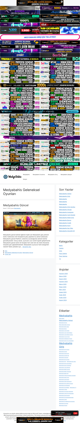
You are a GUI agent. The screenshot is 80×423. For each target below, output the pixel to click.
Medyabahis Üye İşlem (63, 403)
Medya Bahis (61, 318)
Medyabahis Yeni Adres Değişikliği (66, 391)
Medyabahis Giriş (53, 174)
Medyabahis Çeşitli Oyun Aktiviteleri (66, 393)
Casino (61, 248)
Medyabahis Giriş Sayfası (67, 207)
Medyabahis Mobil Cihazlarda (65, 371)
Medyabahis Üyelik (65, 223)
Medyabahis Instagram (66, 212)
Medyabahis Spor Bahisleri (64, 385)
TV (60, 259)
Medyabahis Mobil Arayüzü (64, 369)
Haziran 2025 (63, 281)
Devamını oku (27, 247)
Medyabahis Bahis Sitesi (64, 326)
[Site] (20, 63)
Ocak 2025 (62, 295)
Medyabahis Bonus (65, 220)
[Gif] (40, 85)
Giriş (6, 251)
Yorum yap (8, 254)
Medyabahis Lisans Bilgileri (64, 367)
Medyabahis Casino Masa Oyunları (66, 334)
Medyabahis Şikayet (66, 174)
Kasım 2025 (63, 279)
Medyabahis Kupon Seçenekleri (65, 363)
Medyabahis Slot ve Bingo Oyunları (66, 383)
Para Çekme (63, 253)
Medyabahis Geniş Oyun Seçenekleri (66, 340)
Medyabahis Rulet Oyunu (64, 377)
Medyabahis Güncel (15, 205)
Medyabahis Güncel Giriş (64, 353)
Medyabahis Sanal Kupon (64, 379)
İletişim (25, 179)
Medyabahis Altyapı (65, 209)
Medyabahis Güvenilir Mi (67, 231)
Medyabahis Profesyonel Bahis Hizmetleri (67, 375)
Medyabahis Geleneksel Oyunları (13, 252)
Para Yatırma (63, 256)
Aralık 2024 (62, 297)
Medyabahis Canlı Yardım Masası (65, 332)
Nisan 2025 (62, 287)
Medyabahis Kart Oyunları (64, 359)
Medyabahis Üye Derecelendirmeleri (66, 397)
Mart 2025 (62, 289)
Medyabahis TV (73, 387)
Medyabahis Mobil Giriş (66, 217)
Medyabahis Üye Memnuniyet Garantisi (67, 401)
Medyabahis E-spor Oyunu (64, 336)
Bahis (61, 245)
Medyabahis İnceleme (39, 174)
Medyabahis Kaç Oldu (66, 228)
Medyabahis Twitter (63, 389)
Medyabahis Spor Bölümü (64, 387)
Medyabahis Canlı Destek (67, 215)
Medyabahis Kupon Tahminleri (65, 365)
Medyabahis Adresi (65, 193)
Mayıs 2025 (62, 284)
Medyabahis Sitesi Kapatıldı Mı (65, 381)
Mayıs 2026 (62, 276)
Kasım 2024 (63, 300)
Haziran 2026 (63, 273)
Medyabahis (26, 174)
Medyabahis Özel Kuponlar (64, 395)
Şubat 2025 (62, 292)
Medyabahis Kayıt (64, 225)
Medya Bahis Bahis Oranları (64, 324)
